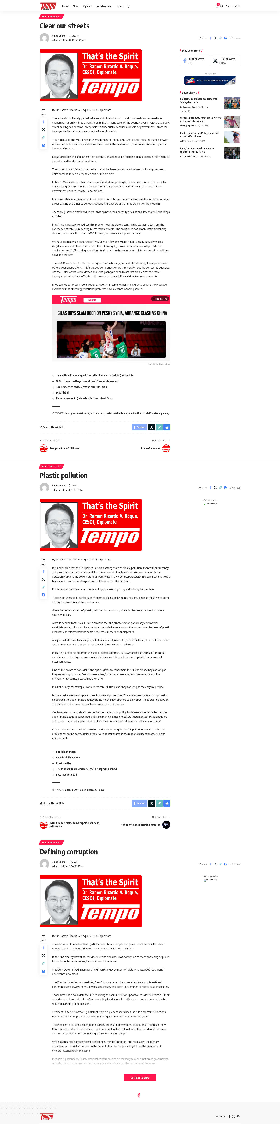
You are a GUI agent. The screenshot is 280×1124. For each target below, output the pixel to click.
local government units (77, 413)
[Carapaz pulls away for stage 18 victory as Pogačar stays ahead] (232, 122)
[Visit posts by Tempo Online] (44, 38)
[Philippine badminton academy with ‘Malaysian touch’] (232, 103)
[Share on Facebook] (210, 38)
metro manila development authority (125, 413)
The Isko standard (66, 751)
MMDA (149, 413)
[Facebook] (195, 60)
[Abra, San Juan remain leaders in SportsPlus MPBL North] (232, 153)
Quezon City (71, 789)
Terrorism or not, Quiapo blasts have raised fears (84, 398)
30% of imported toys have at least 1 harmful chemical (87, 381)
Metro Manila (97, 413)
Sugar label (62, 392)
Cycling (183, 125)
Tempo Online (58, 35)
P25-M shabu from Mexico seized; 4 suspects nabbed (86, 769)
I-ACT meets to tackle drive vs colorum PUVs (81, 387)
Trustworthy (63, 763)
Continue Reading (140, 1077)
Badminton (185, 107)
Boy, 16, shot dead (66, 774)
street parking (161, 413)
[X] (225, 60)
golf (182, 141)
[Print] (225, 38)
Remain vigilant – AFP (68, 757)
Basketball (185, 156)
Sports (205, 107)
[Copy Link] (220, 38)
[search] (221, 6)
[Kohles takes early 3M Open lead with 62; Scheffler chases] (232, 137)
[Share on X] (215, 38)
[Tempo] (48, 6)
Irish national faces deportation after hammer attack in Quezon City (95, 375)
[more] (128, 6)
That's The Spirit (51, 16)
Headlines (196, 107)
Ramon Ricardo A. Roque (91, 789)
